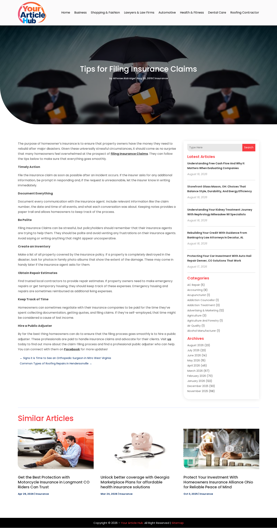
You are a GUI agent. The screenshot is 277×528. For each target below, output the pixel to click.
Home (65, 12)
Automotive (167, 12)
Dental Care (217, 12)
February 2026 (196, 376)
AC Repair (193, 285)
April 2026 (193, 365)
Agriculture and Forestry (203, 320)
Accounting (195, 290)
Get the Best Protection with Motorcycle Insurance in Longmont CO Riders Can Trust (54, 482)
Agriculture (194, 315)
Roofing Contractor (244, 12)
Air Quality (194, 326)
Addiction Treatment (201, 305)
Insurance (161, 78)
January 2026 (196, 381)
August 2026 (195, 345)
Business (80, 12)
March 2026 (195, 371)
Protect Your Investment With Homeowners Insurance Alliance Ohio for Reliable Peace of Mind (218, 482)
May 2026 (193, 360)
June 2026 (194, 355)
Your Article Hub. (132, 523)
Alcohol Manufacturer (201, 331)
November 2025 (197, 391)
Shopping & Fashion (105, 12)
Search (248, 147)
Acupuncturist (196, 295)
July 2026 (193, 350)
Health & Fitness (192, 12)
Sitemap (178, 523)
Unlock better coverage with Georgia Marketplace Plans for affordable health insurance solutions (135, 482)
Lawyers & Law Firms (139, 12)
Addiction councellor (201, 300)
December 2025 (197, 386)
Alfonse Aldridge (124, 78)
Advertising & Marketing (202, 310)
